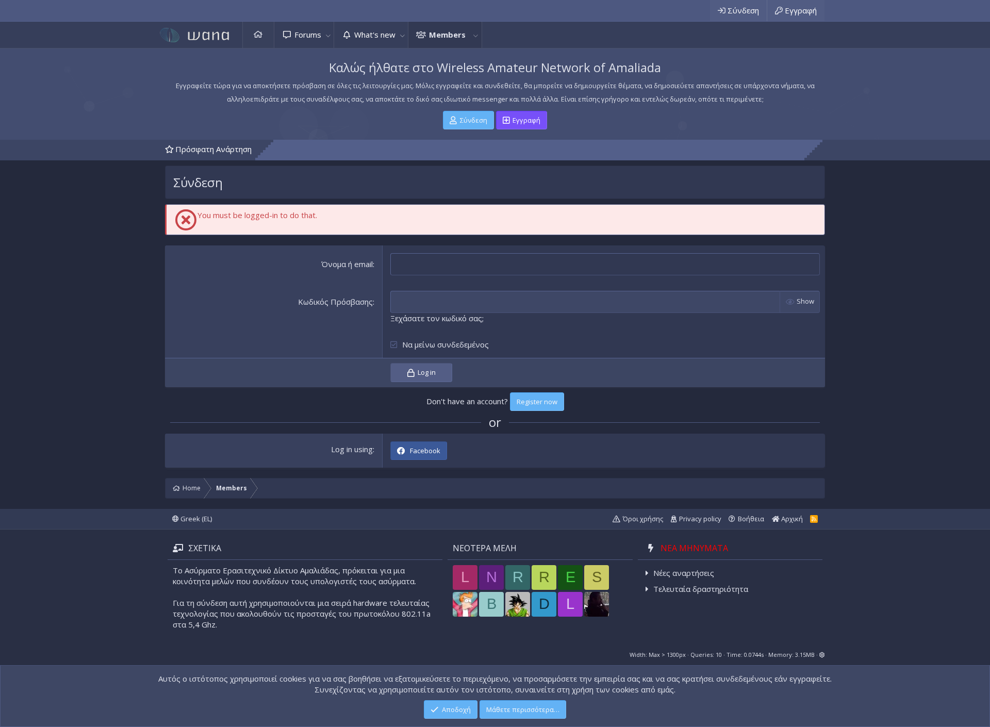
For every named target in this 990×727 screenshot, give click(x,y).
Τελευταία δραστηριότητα (700, 589)
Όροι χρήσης (643, 518)
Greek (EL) (195, 518)
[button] (328, 35)
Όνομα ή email (347, 264)
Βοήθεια (751, 518)
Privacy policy (700, 518)
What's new (374, 34)
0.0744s (754, 654)
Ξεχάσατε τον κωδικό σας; (437, 318)
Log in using (352, 449)
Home (258, 35)
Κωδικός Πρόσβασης (335, 301)
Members (447, 34)
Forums (307, 34)
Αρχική (791, 518)
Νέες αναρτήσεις (683, 573)
